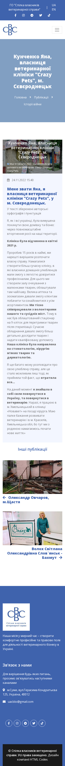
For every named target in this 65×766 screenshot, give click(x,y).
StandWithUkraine (42, 163)
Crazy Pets (12, 170)
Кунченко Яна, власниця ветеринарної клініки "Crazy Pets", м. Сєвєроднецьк (32, 149)
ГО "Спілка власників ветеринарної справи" (24, 7)
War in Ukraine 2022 (21, 163)
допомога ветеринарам (20, 167)
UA (54, 5)
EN (54, 9)
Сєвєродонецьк (44, 167)
